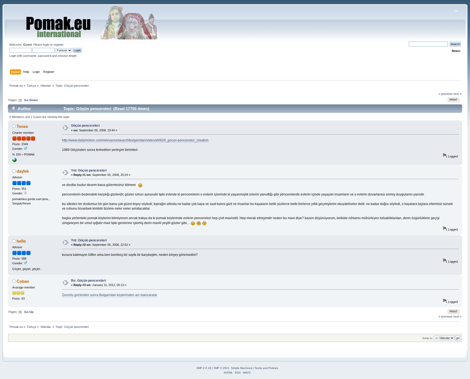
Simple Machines (241, 367)
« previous (446, 93)
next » (457, 93)
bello (21, 241)
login (46, 44)
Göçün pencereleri (85, 126)
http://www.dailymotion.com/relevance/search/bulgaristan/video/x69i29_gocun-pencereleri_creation (135, 140)
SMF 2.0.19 (203, 367)
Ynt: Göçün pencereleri (89, 170)
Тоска (22, 126)
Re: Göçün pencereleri (88, 280)
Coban (23, 281)
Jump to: (427, 338)
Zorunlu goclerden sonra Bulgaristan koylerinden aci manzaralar (109, 295)
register (58, 44)
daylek (23, 171)
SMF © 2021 (221, 367)
